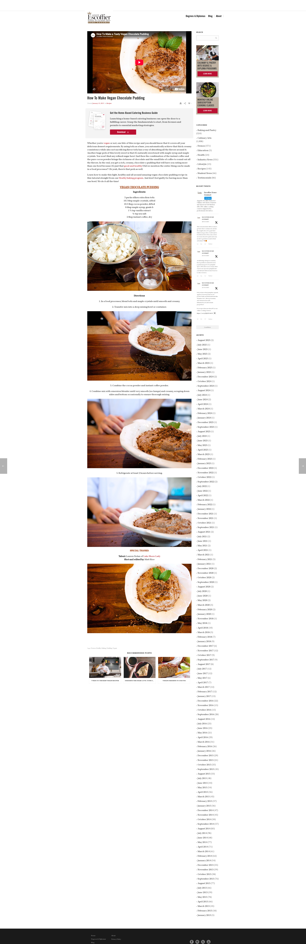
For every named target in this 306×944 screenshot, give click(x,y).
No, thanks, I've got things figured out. (171, 495)
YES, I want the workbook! (170, 488)
